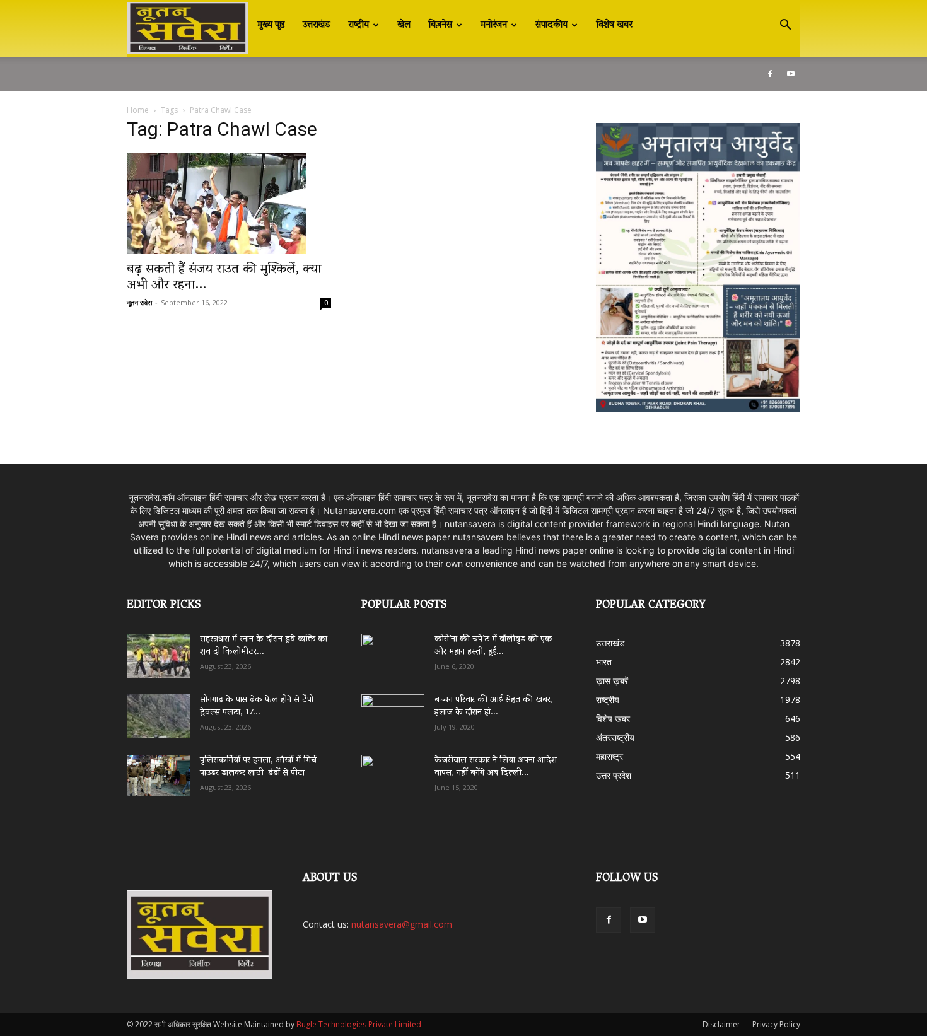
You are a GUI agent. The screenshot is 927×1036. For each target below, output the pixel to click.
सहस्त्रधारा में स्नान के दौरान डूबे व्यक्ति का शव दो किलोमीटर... (263, 646)
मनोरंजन (494, 25)
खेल (404, 25)
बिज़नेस (440, 25)
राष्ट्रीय (358, 25)
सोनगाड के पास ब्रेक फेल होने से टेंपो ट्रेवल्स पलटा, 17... (256, 706)
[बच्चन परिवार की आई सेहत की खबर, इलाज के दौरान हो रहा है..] (392, 712)
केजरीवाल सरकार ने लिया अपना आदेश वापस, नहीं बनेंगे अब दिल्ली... (495, 767)
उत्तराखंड (316, 25)
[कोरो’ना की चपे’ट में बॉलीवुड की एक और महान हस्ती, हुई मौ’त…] (392, 650)
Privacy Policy (776, 1024)
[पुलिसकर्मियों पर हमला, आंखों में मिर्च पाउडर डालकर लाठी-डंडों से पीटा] (158, 775)
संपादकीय (551, 25)
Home (138, 110)
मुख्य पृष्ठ (271, 25)
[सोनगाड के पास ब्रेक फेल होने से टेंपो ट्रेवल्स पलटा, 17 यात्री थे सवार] (158, 716)
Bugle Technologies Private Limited (358, 1024)
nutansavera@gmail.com (401, 924)
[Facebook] (770, 74)
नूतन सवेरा (139, 302)
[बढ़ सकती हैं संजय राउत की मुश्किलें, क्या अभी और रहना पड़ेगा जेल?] (229, 203)
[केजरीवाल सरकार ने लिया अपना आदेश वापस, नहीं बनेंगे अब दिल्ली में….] (392, 772)
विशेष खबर (614, 25)
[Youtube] (790, 74)
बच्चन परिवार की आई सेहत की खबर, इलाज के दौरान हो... (493, 706)
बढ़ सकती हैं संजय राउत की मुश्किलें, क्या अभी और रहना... (224, 277)
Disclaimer (721, 1024)
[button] (785, 26)
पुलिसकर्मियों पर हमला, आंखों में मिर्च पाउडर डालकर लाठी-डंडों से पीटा (258, 767)
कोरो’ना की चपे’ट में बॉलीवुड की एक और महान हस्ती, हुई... (493, 646)
